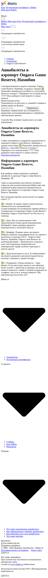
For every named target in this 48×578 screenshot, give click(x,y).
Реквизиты (11, 447)
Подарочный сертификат (17, 7)
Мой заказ (5, 10)
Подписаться (32, 108)
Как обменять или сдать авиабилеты (22, 534)
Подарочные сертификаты (18, 359)
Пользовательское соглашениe (15, 550)
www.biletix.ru (17, 564)
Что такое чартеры (14, 536)
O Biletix (10, 442)
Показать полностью (10, 155)
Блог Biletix (11, 444)
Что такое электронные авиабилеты (22, 529)
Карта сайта (36, 550)
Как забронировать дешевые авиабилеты (25, 531)
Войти (14, 10)
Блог (3, 7)
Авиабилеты (12, 357)
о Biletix (32, 7)
